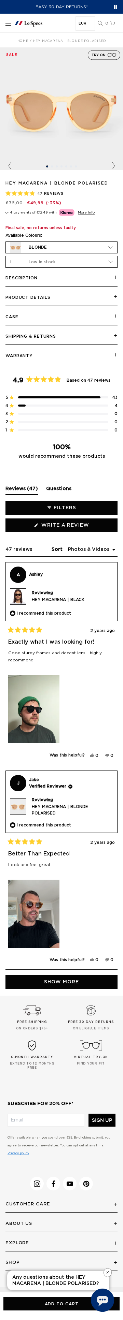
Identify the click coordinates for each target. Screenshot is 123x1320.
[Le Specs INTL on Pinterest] (86, 1183)
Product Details (28, 297)
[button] (100, 23)
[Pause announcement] (115, 7)
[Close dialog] (11, 1262)
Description (21, 278)
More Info (86, 212)
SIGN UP (102, 1120)
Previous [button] (9, 166)
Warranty (19, 356)
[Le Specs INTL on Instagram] (37, 1183)
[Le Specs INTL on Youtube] (70, 1183)
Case (11, 317)
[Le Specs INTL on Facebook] (53, 1183)
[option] (61, 108)
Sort (58, 549)
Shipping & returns (30, 336)
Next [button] (113, 166)
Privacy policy (18, 1153)
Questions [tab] (58, 490)
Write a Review (78, 527)
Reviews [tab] (21, 490)
